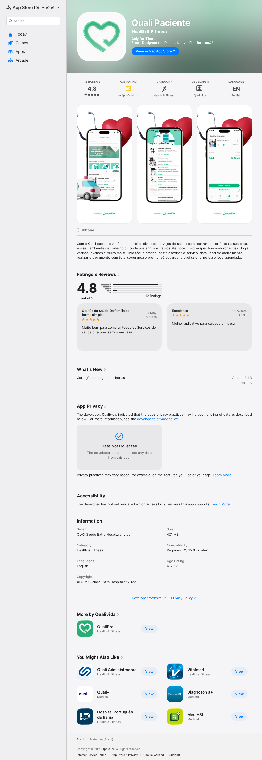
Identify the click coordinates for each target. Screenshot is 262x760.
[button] (33, 34)
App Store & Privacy (125, 755)
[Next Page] (256, 89)
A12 (170, 566)
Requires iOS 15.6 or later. (187, 550)
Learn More (222, 475)
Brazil (80, 739)
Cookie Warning (153, 755)
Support (174, 755)
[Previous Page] (71, 89)
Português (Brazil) (101, 739)
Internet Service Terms (91, 755)
